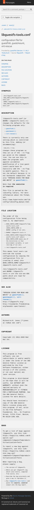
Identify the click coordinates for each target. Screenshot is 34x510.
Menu (29, 2)
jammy (4, 25)
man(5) (11, 25)
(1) (10, 128)
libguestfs (20, 53)
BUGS (3, 85)
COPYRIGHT (6, 79)
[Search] (30, 9)
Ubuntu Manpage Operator (22, 496)
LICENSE (4, 82)
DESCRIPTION (6, 67)
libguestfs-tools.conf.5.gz (14, 29)
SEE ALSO (5, 73)
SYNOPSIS (5, 64)
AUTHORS (5, 76)
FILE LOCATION (7, 70)
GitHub (11, 498)
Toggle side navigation (12, 17)
